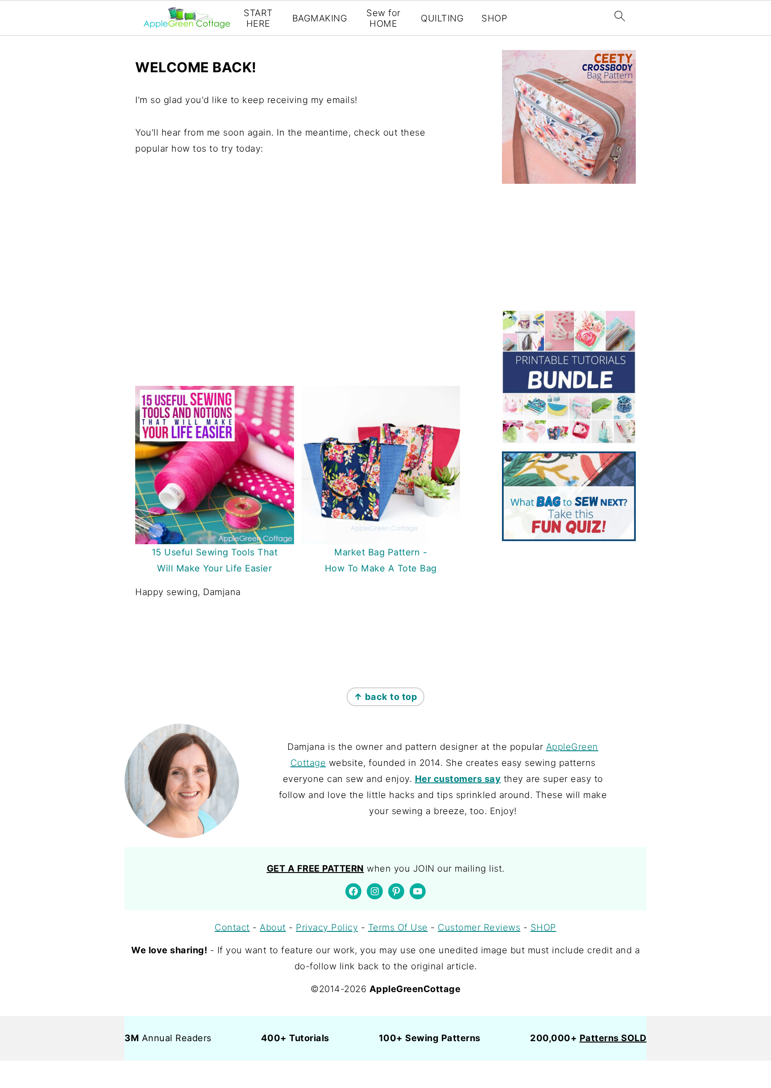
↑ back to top (386, 696)
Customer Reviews (479, 927)
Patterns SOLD (613, 1038)
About (273, 927)
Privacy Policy (327, 927)
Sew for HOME (383, 18)
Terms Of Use (398, 927)
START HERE (258, 18)
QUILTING (442, 18)
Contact (232, 927)
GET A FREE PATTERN (315, 868)
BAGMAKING (320, 18)
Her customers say (458, 779)
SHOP (494, 18)
